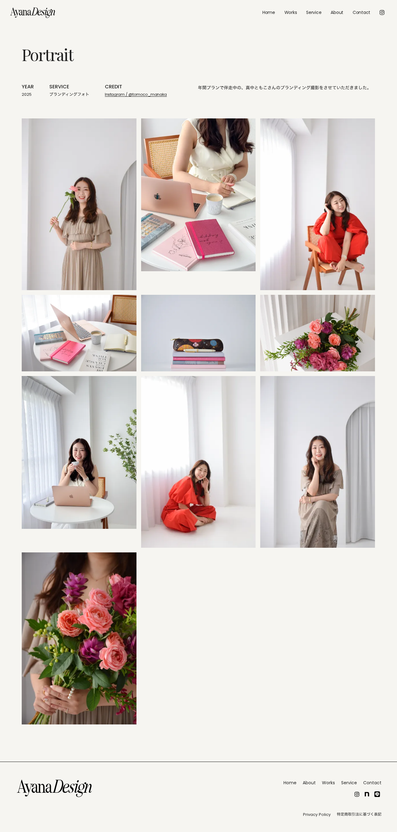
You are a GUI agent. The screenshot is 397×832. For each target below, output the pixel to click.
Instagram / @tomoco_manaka (136, 94)
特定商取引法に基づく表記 (359, 814)
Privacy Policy (317, 814)
